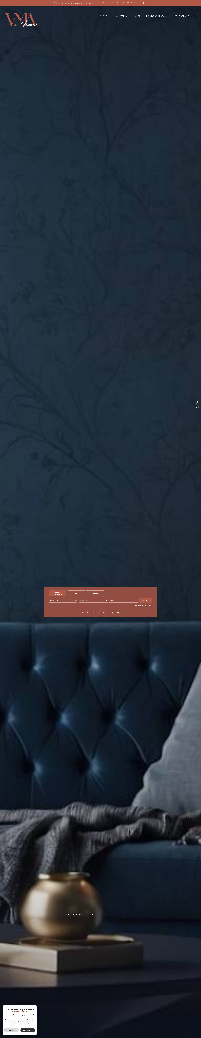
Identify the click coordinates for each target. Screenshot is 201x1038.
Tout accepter (27, 1030)
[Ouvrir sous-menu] (126, 16)
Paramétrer (11, 1030)
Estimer (95, 593)
